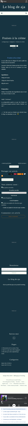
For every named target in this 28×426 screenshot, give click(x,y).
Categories (12, 42)
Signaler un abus (5, 383)
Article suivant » (22, 163)
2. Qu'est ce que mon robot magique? (10, 350)
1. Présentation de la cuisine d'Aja (10, 348)
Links (2, 353)
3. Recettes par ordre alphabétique (10, 351)
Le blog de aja (14, 7)
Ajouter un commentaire (13, 216)
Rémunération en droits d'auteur (19, 383)
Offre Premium (3, 385)
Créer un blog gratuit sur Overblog (9, 381)
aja (12, 284)
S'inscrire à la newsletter (7, 179)
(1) (6, 363)
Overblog (22, 375)
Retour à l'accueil (14, 166)
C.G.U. (11, 383)
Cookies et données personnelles (13, 385)
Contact (22, 381)
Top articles (18, 381)
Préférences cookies (23, 385)
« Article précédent (6, 163)
